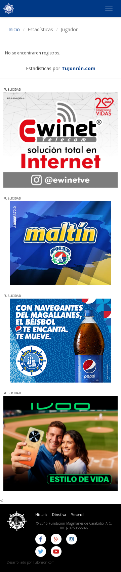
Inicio (14, 29)
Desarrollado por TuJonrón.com (30, 562)
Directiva (59, 514)
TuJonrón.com (78, 68)
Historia (41, 514)
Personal (77, 514)
